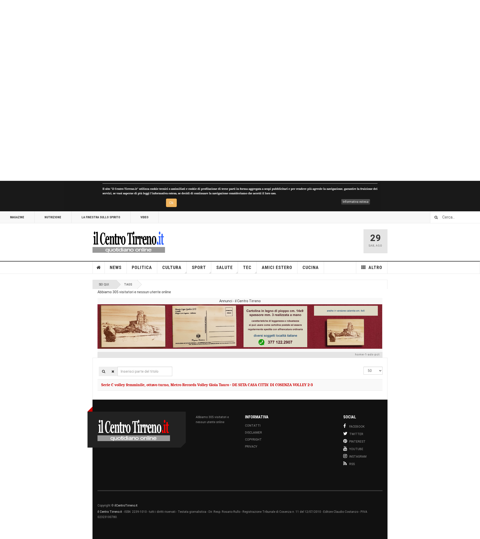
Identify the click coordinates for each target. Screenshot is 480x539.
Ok (171, 203)
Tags (128, 284)
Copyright (253, 439)
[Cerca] (103, 371)
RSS (352, 464)
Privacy (251, 446)
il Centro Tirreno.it (110, 512)
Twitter (356, 434)
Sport (199, 267)
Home (99, 267)
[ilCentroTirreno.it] (128, 241)
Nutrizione (52, 217)
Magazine (17, 217)
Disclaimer (253, 432)
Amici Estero (277, 267)
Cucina (310, 267)
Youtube (356, 449)
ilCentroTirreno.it (126, 505)
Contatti (252, 425)
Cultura (172, 267)
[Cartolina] (240, 326)
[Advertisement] (150, 90)
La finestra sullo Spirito (101, 217)
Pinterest (357, 441)
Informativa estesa (355, 202)
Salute (224, 267)
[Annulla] (113, 371)
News (116, 267)
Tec (247, 267)
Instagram (357, 456)
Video (144, 217)
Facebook (356, 426)
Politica (142, 267)
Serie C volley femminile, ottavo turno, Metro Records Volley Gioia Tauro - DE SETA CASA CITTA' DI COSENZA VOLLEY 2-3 (207, 385)
